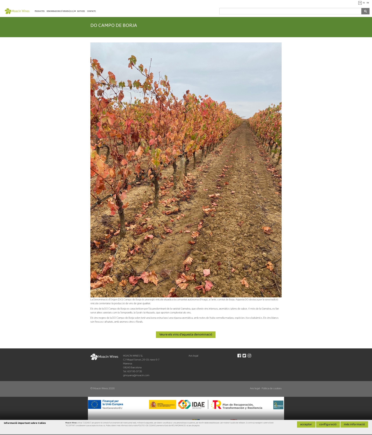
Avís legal (193, 355)
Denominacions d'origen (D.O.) (60, 11)
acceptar (306, 424)
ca (360, 3)
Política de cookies (272, 388)
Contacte (91, 11)
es (364, 3)
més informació (354, 424)
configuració (328, 424)
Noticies (81, 11)
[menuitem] (17, 11)
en (368, 3)
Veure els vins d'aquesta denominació (185, 334)
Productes (39, 11)
